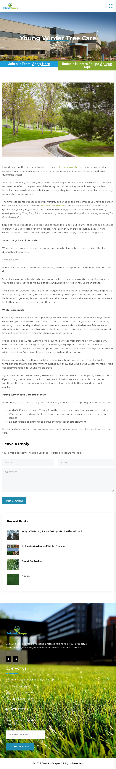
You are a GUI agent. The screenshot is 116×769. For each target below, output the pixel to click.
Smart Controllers (32, 561)
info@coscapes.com (23, 692)
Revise (26, 575)
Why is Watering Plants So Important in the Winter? (52, 531)
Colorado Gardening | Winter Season (43, 546)
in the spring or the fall (69, 167)
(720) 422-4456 (20, 685)
